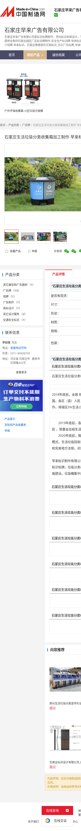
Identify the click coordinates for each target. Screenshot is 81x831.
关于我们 (33, 822)
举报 (34, 251)
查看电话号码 (18, 348)
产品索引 (9, 419)
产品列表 (13, 125)
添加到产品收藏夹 (15, 425)
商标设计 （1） (12, 308)
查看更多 (21, 372)
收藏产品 (15, 251)
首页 (2, 125)
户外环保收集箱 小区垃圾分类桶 (23, 111)
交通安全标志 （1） (15, 320)
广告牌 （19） (11, 291)
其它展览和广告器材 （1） (19, 285)
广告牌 (26, 125)
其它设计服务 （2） (15, 314)
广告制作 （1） (12, 302)
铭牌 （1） (9, 296)
